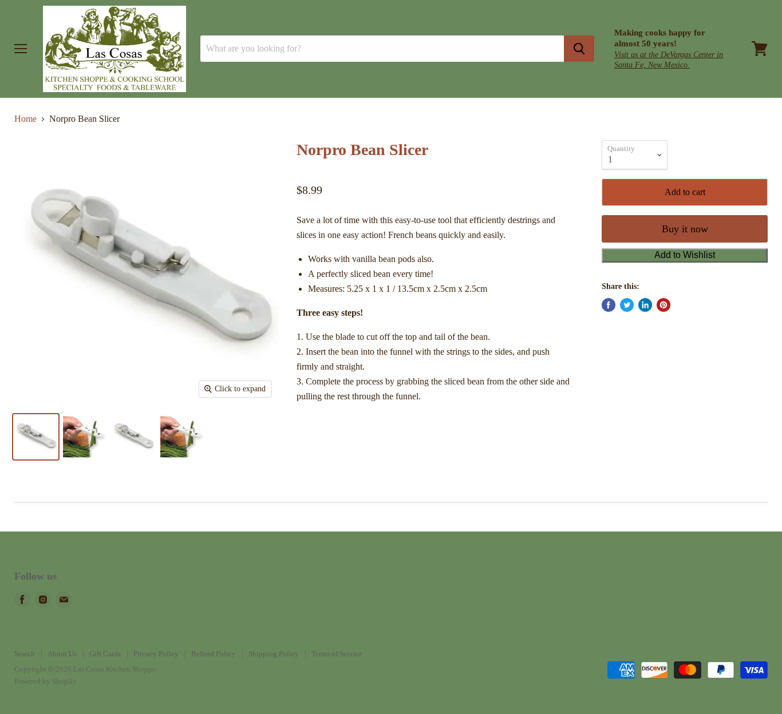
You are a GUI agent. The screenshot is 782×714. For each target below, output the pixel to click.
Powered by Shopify (45, 681)
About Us (62, 653)
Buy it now (685, 229)
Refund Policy (213, 653)
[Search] (579, 48)
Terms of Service (336, 653)
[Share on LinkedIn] (645, 305)
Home (25, 119)
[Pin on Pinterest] (663, 305)
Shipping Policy (273, 653)
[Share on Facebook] (608, 305)
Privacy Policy (156, 653)
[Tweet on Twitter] (627, 305)
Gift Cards (105, 653)
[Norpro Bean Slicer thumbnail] (35, 436)
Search (24, 653)
